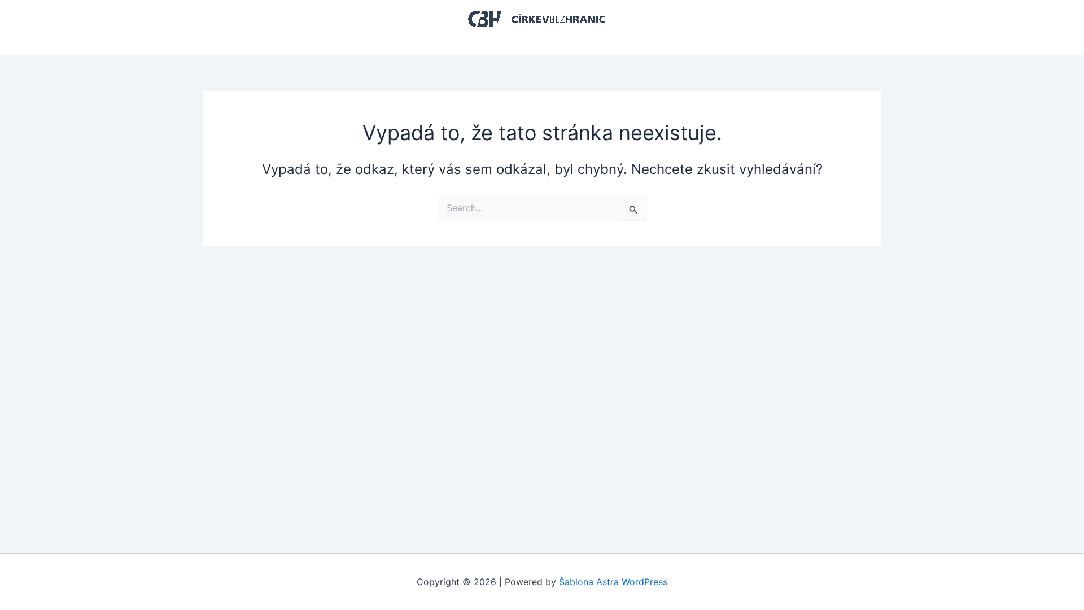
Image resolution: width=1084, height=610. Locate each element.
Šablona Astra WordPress (613, 581)
